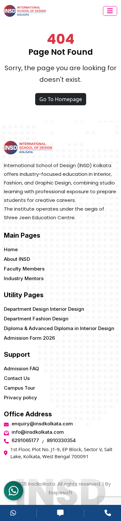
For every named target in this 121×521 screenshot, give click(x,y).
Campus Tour (19, 388)
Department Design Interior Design (44, 309)
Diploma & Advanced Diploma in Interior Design (59, 328)
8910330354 (61, 440)
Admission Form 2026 (29, 338)
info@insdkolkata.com (38, 432)
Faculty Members (24, 269)
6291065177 (25, 440)
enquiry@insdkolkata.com (42, 424)
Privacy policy (20, 397)
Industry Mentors (24, 278)
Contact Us (17, 378)
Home (11, 249)
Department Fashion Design (36, 319)
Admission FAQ (21, 368)
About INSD (17, 259)
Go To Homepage (60, 99)
